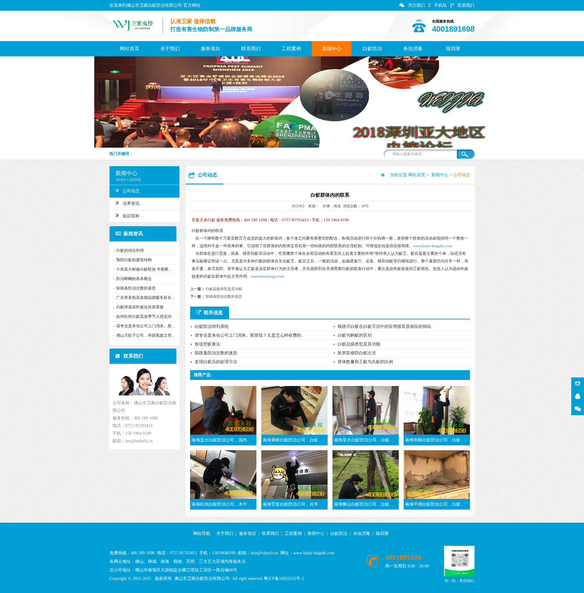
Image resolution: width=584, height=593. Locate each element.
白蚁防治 (372, 48)
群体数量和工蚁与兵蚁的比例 (365, 362)
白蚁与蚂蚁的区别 (355, 335)
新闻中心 (332, 48)
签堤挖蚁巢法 (207, 344)
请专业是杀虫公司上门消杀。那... (145, 326)
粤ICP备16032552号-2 (284, 578)
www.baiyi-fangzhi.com (432, 246)
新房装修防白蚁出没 (357, 353)
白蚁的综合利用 (130, 250)
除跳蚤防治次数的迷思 (136, 288)
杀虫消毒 (412, 48)
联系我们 (465, 5)
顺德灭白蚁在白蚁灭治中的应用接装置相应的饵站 (384, 326)
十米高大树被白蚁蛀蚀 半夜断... (143, 269)
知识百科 (131, 216)
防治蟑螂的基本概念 (134, 278)
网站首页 (129, 48)
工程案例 (291, 48)
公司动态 (131, 191)
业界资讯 (131, 203)
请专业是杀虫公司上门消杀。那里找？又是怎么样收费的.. (249, 335)
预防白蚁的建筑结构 (134, 260)
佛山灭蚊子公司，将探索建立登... (145, 335)
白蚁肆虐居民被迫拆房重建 (140, 307)
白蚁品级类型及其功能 (224, 289)
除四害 (453, 48)
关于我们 (170, 48)
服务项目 (210, 48)
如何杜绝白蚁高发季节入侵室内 (144, 316)
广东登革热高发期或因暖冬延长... (145, 297)
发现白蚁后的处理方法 (216, 362)
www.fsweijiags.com (267, 276)
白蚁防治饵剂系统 (212, 326)
